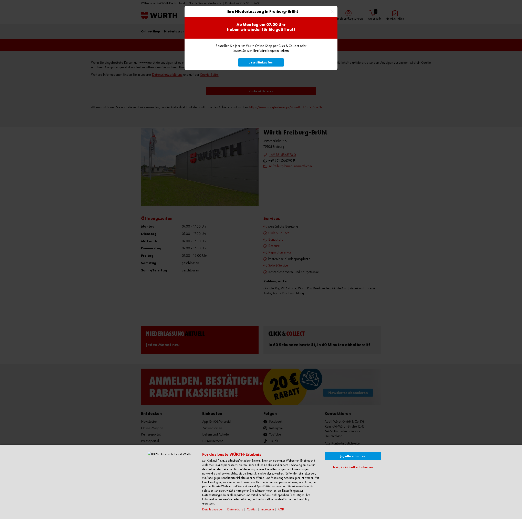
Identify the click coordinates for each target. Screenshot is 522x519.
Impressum (267, 509)
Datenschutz (235, 509)
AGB (281, 509)
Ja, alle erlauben (352, 456)
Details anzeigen (212, 509)
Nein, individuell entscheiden (353, 467)
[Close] (332, 11)
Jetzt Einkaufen (261, 62)
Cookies (252, 509)
